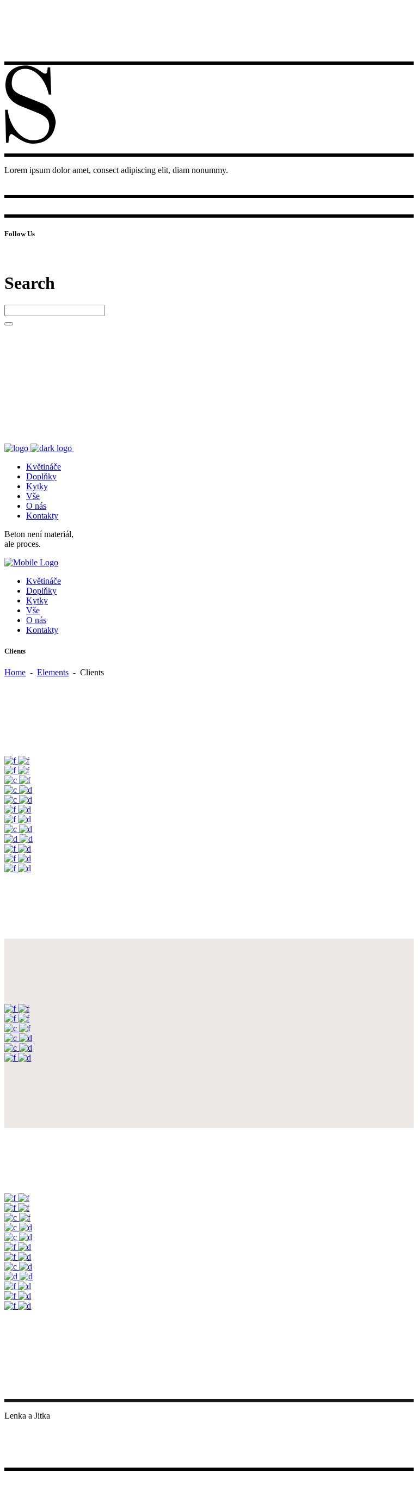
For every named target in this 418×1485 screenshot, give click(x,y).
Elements (53, 672)
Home (15, 672)
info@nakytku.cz (34, 1425)
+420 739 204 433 (36, 1435)
